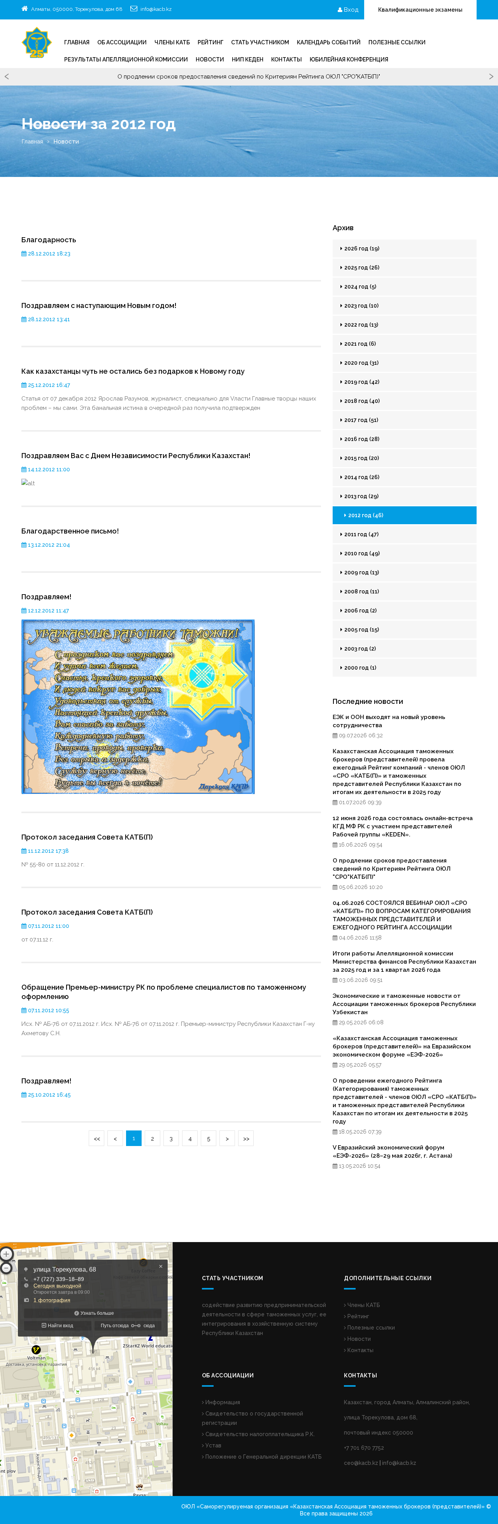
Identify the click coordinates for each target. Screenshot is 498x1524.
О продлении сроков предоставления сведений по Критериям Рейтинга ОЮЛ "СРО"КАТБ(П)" (392, 868)
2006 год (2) (360, 610)
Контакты (286, 59)
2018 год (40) (361, 401)
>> (246, 1138)
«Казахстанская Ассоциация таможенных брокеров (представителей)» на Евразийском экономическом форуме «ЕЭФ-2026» (402, 1046)
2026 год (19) (361, 248)
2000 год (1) (359, 668)
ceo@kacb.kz (361, 1463)
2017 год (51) (360, 420)
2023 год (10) (361, 306)
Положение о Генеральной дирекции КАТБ (263, 1457)
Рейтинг (357, 1316)
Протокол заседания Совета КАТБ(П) (87, 837)
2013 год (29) (361, 496)
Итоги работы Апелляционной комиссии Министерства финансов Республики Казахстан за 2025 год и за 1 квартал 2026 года (404, 961)
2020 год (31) (361, 363)
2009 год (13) (361, 572)
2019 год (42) (361, 382)
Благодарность (48, 240)
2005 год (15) (361, 629)
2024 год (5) (359, 286)
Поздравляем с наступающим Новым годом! (99, 305)
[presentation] (7, 77)
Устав (212, 1445)
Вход (350, 9)
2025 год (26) (361, 267)
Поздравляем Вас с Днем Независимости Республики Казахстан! (136, 455)
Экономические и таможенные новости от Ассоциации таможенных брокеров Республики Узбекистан (404, 1004)
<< (97, 1138)
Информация (222, 1402)
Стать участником (260, 42)
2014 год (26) (361, 477)
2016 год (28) (361, 439)
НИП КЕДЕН (247, 59)
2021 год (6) (359, 344)
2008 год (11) (361, 591)
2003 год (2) (359, 649)
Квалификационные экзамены (420, 10)
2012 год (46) (365, 515)
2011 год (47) (361, 534)
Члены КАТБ (172, 42)
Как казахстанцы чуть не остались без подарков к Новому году (133, 371)
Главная (76, 42)
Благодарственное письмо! (70, 531)
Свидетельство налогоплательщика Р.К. (259, 1434)
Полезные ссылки (397, 42)
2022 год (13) (360, 325)
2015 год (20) (361, 458)
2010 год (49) (361, 553)
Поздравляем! (46, 597)
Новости (210, 59)
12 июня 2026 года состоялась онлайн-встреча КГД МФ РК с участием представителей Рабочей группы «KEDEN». (403, 826)
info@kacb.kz (156, 9)
